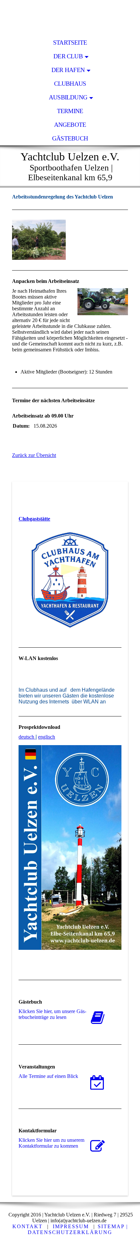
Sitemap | (113, 1226)
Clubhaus (70, 83)
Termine (70, 111)
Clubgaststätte (34, 519)
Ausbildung (68, 97)
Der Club (68, 56)
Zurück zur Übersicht (34, 455)
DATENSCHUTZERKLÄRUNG (70, 1232)
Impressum (71, 1226)
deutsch (26, 737)
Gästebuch (70, 138)
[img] (70, 18)
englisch (46, 737)
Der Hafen (68, 69)
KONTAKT (27, 1226)
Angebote (70, 124)
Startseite (70, 42)
